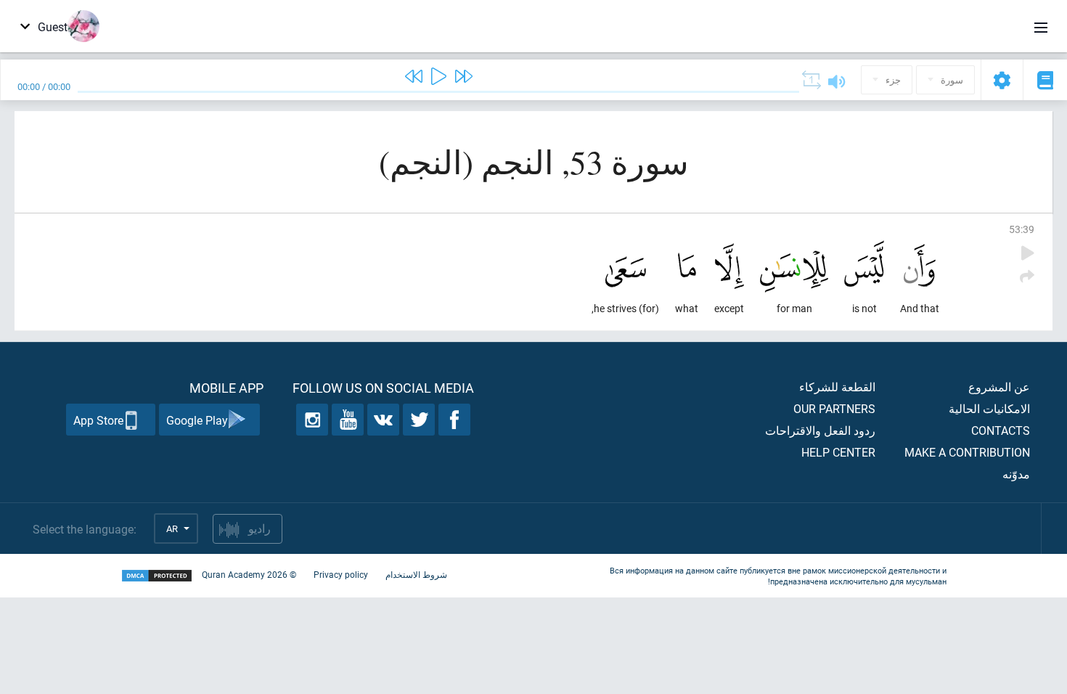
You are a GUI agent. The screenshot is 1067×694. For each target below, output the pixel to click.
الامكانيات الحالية (989, 408)
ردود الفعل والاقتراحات (820, 430)
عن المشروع (999, 386)
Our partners (834, 408)
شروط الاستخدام (416, 574)
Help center (838, 452)
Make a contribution (967, 452)
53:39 (1021, 229)
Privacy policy (341, 574)
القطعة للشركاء (837, 386)
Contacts (1000, 430)
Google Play (197, 420)
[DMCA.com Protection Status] (156, 576)
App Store (98, 420)
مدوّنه (1016, 473)
